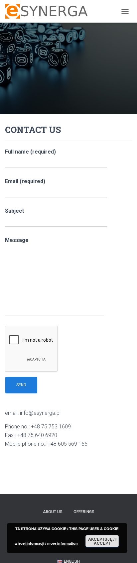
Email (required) (25, 181)
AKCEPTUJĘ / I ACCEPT (102, 541)
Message (17, 240)
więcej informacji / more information (46, 543)
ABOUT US (53, 511)
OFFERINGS (83, 511)
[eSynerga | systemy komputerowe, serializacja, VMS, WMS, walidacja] (49, 11)
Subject (14, 211)
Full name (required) (30, 152)
